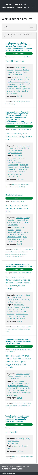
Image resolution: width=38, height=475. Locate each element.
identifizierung (13, 165)
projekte (22, 172)
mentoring (25, 222)
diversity (11, 230)
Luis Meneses (11, 285)
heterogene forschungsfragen (18, 148)
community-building (22, 70)
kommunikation (24, 167)
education (11, 220)
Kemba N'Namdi (22, 355)
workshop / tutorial (18, 201)
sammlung (11, 176)
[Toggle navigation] (33, 6)
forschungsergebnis (15, 162)
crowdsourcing (19, 227)
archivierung (12, 158)
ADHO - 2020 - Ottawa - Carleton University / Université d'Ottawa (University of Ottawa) (18, 329)
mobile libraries (18, 74)
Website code (7, 467)
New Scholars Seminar (14, 195)
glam (9, 74)
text (18, 176)
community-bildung (20, 446)
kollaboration (12, 167)
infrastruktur (24, 165)
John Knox (9, 355)
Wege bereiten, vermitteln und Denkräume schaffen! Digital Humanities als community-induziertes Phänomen (17, 418)
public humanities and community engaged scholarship (17, 239)
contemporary (19, 305)
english (21, 84)
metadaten (12, 169)
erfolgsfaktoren (13, 441)
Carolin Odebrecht (13, 133)
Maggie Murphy (12, 364)
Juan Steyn (18, 208)
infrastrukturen (13, 443)
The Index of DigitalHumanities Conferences (15, 6)
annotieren (18, 156)
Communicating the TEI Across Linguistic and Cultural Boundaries (18, 265)
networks (26, 376)
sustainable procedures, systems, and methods (16, 311)
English (19, 96)
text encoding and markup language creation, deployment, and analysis (17, 316)
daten (16, 160)
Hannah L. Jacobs (19, 361)
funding (10, 376)
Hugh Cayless (11, 277)
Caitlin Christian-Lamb (14, 61)
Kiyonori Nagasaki (22, 282)
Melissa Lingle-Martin (14, 358)
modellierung (22, 169)
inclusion (18, 376)
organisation (12, 172)
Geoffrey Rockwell (13, 205)
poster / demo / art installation (21, 57)
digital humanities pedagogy (17, 72)
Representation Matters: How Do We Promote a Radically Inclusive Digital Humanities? (18, 341)
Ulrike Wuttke (11, 432)
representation (13, 378)
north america (22, 390)
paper (14, 428)
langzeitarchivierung (15, 153)
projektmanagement (15, 174)
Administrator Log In (8, 473)
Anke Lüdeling (18, 136)
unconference (13, 225)
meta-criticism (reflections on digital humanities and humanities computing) (19, 388)
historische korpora (15, 150)
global (17, 307)
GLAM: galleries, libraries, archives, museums (19, 86)
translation (18, 302)
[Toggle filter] (31, 27)
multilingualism (13, 300)
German (20, 179)
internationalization (14, 297)
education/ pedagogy (15, 383)
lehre (10, 448)
